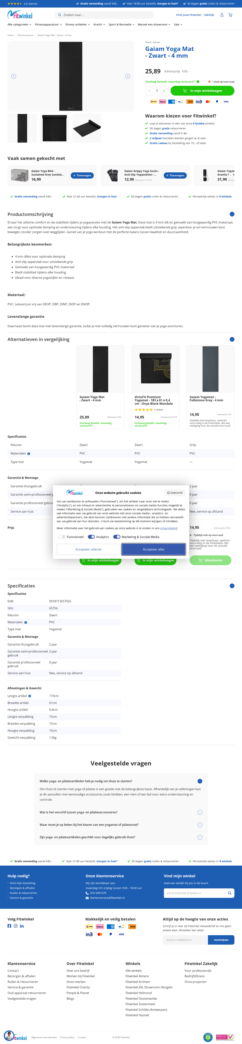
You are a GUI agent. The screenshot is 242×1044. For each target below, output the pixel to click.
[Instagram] (15, 926)
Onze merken (76, 982)
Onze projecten (195, 982)
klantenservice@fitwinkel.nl (107, 898)
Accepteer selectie (89, 549)
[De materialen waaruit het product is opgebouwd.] (28, 453)
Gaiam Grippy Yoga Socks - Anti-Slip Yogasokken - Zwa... (141, 172)
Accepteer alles (153, 549)
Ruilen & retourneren (23, 893)
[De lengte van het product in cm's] (29, 696)
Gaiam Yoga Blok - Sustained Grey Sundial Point (46, 172)
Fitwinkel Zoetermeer (141, 1004)
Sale (176, 24)
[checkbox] (70, 537)
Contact (13, 971)
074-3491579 (98, 893)
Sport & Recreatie (120, 24)
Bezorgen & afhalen (22, 888)
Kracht (98, 24)
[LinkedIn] (22, 926)
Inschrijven (221, 940)
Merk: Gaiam (152, 42)
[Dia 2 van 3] (54, 128)
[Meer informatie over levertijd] (198, 81)
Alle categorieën (18, 24)
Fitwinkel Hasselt (137, 1015)
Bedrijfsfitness (195, 976)
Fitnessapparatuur (47, 24)
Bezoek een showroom (152, 24)
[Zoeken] (229, 893)
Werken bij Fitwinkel (81, 976)
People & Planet (78, 993)
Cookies (82, 1037)
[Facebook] (9, 926)
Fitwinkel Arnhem (138, 982)
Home (11, 35)
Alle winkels (134, 971)
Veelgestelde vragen (22, 998)
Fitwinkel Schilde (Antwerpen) (146, 1010)
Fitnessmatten (26, 35)
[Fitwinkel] (17, 1037)
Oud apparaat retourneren (27, 993)
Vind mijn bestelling (22, 883)
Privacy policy (67, 1037)
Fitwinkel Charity (78, 987)
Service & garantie (21, 898)
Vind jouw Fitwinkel (188, 15)
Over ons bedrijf (78, 971)
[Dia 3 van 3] (87, 128)
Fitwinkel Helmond (139, 993)
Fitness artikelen (76, 24)
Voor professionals (198, 971)
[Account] (222, 15)
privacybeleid (168, 528)
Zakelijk (209, 15)
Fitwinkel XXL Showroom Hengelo (149, 987)
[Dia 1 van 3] (22, 128)
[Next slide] (231, 175)
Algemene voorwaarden (44, 1037)
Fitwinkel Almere (137, 976)
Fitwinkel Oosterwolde (141, 998)
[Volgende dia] (127, 76)
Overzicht (177, 492)
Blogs (70, 998)
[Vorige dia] (13, 76)
